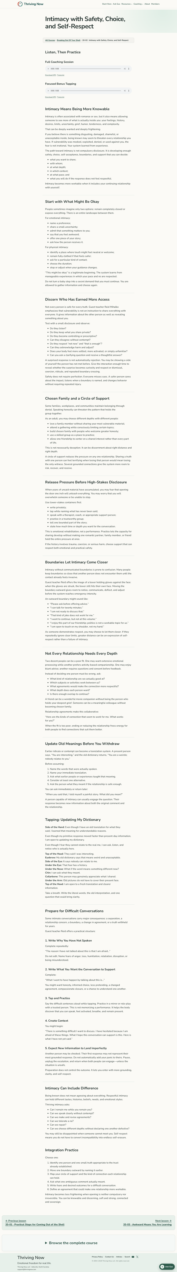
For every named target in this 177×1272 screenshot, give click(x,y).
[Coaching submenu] (142, 4)
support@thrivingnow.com (26, 1269)
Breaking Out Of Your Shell (68, 40)
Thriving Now (33, 4)
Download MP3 (50, 75)
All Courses (50, 40)
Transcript (60, 75)
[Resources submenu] (131, 4)
